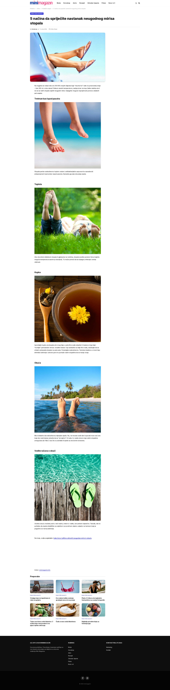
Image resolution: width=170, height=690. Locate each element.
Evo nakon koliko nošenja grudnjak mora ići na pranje (65, 599)
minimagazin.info (44, 570)
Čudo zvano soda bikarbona (66, 621)
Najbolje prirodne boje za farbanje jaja (90, 622)
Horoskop (66, 3)
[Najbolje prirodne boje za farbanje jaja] (93, 609)
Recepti (82, 3)
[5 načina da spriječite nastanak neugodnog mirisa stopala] (67, 57)
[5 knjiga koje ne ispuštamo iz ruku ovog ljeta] (42, 586)
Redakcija (34, 29)
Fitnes (104, 3)
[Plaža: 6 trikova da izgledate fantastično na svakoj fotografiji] (93, 586)
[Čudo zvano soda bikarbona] (67, 609)
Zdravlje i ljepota (93, 3)
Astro (75, 3)
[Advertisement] (67, 554)
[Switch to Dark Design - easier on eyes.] (136, 3)
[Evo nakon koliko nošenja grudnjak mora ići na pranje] (67, 586)
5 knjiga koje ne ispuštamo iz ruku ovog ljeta (40, 599)
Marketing (109, 647)
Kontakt (108, 650)
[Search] (139, 3)
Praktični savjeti (37, 13)
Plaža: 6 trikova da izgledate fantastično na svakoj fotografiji (93, 599)
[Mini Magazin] (41, 3)
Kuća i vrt (112, 3)
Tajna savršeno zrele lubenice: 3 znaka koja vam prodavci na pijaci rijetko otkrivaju (41, 623)
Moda (59, 3)
